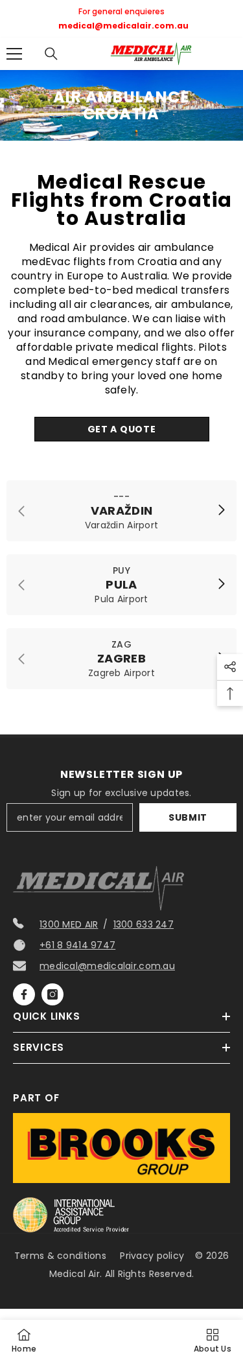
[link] (121, 510)
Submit (187, 817)
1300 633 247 (143, 924)
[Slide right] (221, 510)
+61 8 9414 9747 (77, 945)
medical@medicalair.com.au (107, 965)
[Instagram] (52, 994)
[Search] (51, 54)
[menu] (14, 54)
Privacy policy (152, 1255)
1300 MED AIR (69, 924)
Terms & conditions (60, 1255)
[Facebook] (24, 994)
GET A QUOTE (121, 429)
